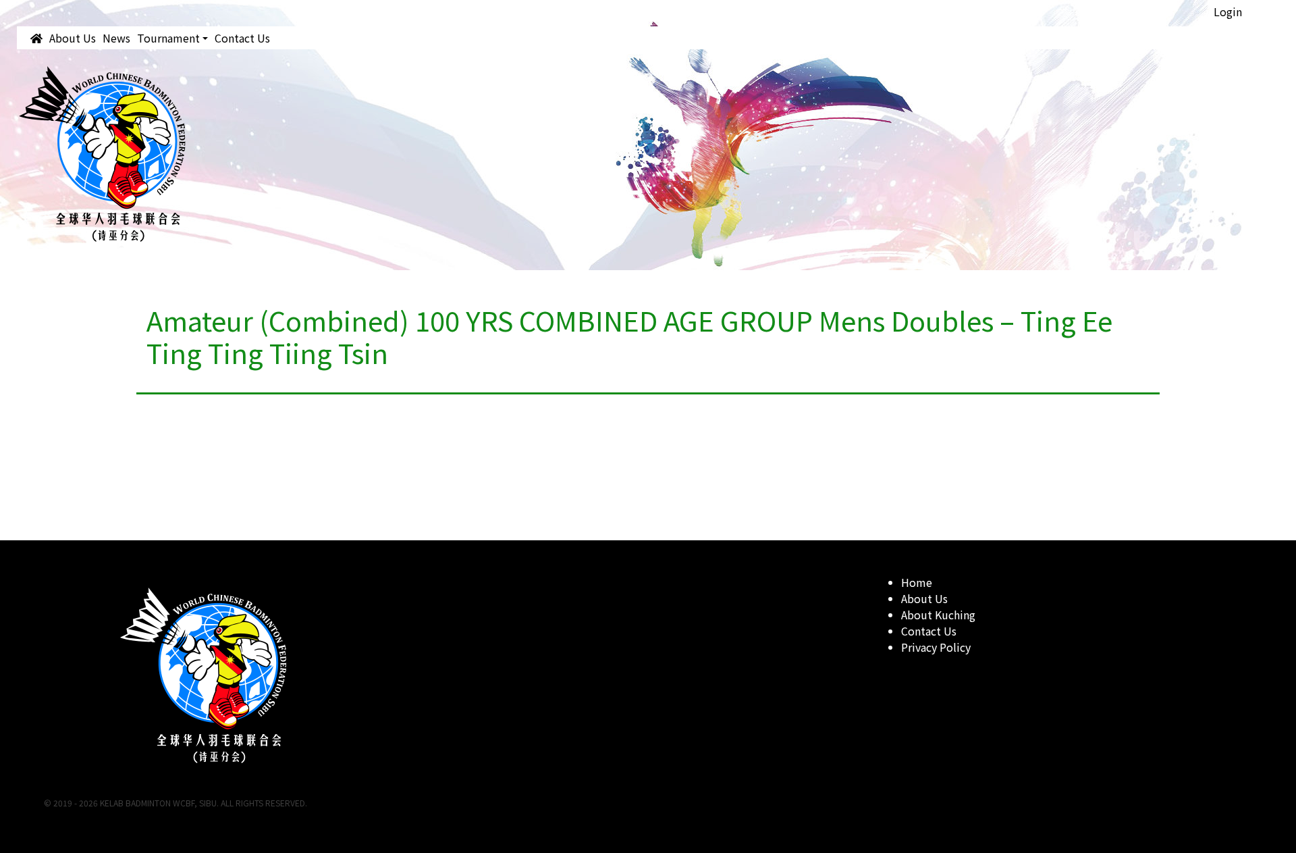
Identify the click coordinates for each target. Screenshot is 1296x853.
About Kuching (938, 614)
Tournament (168, 38)
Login (1228, 11)
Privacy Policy (936, 647)
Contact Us (242, 38)
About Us (72, 38)
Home (916, 582)
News (116, 38)
